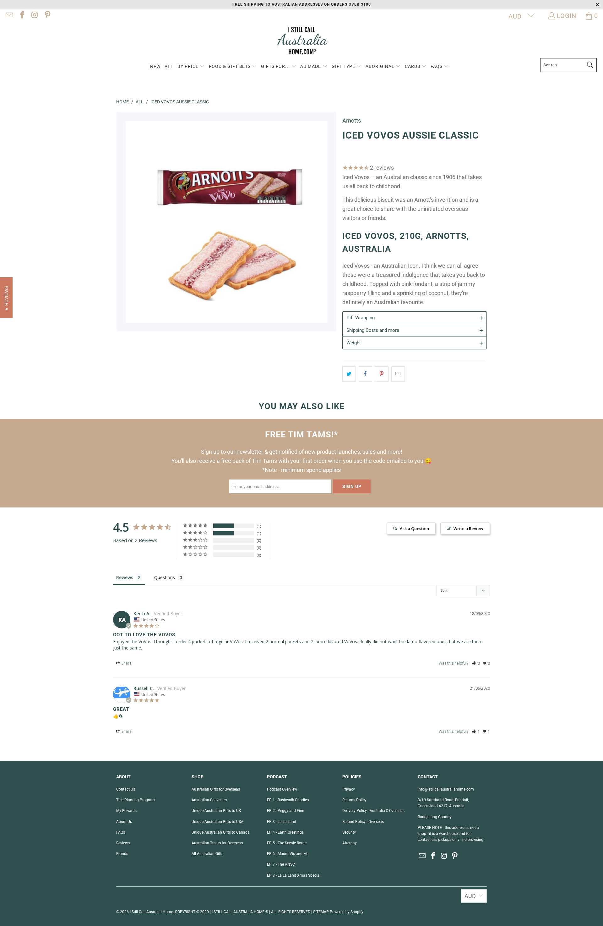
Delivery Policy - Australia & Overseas (373, 810)
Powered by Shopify (346, 912)
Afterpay (349, 843)
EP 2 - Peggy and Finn (285, 810)
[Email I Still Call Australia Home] (9, 15)
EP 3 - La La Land (281, 821)
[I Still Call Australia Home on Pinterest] (47, 15)
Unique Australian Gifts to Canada (221, 832)
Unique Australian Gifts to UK (216, 810)
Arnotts (351, 120)
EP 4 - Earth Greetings (285, 832)
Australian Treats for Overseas (217, 843)
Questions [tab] (164, 577)
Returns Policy (354, 800)
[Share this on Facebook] (365, 374)
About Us (124, 821)
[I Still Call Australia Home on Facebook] (21, 15)
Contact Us (125, 789)
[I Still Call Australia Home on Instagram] (34, 15)
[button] (191, 66)
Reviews (123, 843)
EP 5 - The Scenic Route (287, 843)
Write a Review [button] (468, 528)
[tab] (414, 317)
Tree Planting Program (135, 800)
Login (566, 15)
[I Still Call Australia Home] (301, 41)
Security (349, 832)
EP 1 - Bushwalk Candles (288, 800)
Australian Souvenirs (209, 800)
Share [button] (126, 663)
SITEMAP (321, 912)
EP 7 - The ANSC (281, 864)
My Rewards (126, 810)
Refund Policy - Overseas (363, 821)
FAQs (120, 832)
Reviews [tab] (124, 577)
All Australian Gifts (207, 854)
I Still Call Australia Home (151, 912)
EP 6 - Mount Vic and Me (287, 854)
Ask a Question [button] (414, 528)
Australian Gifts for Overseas (216, 789)
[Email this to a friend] (398, 374)
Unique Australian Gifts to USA (217, 821)
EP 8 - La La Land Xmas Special (293, 875)
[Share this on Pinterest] (381, 374)
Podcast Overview (282, 789)
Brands (122, 854)
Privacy (348, 789)
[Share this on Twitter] (349, 374)
